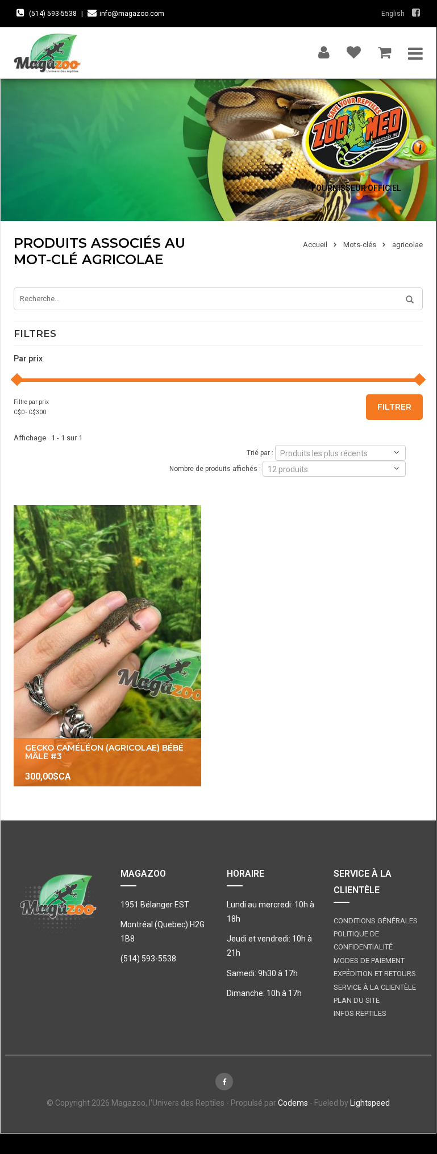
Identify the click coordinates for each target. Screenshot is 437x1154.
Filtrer (394, 407)
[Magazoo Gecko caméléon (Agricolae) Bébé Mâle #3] (107, 645)
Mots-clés (359, 244)
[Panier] (384, 49)
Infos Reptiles (360, 1013)
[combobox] (340, 453)
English (393, 14)
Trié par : (260, 452)
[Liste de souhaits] (354, 49)
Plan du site (357, 1000)
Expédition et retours (375, 973)
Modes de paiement (369, 960)
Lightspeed (370, 1102)
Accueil (315, 244)
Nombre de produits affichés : (215, 468)
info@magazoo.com (131, 14)
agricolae (407, 244)
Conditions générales (376, 920)
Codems (293, 1102)
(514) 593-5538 (53, 14)
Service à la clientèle (375, 987)
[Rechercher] (405, 300)
